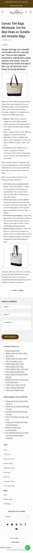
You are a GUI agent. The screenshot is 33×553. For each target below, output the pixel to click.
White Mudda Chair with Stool (17, 369)
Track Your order (9, 486)
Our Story (7, 472)
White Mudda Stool (13, 351)
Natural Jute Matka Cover (15, 390)
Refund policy (8, 463)
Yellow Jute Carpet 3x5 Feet (16, 385)
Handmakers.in (14, 550)
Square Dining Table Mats (15, 388)
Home (6, 450)
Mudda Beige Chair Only (15, 364)
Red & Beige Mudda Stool (15, 372)
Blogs (5, 490)
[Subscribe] (27, 517)
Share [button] (6, 45)
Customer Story (9, 481)
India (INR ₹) (15, 542)
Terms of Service (9, 459)
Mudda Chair (8, 499)
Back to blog (17, 290)
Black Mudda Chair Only (15, 366)
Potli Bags (7, 504)
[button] (2, 12)
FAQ (5, 495)
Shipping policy (9, 468)
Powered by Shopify (21, 550)
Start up (6, 477)
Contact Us (7, 454)
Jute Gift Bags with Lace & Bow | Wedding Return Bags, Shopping (17, 435)
